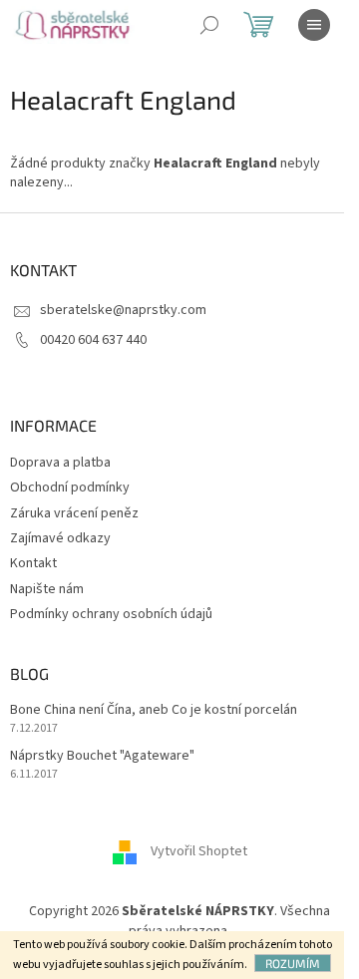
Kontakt (33, 563)
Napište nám (47, 589)
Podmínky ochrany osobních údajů (111, 614)
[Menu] (314, 25)
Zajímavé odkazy (60, 538)
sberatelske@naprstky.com (123, 310)
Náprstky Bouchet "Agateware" (102, 756)
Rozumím (292, 963)
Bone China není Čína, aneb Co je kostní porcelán (153, 710)
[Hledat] (209, 25)
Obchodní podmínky (70, 487)
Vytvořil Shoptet (199, 852)
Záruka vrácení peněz (74, 513)
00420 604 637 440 (93, 340)
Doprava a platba (60, 463)
